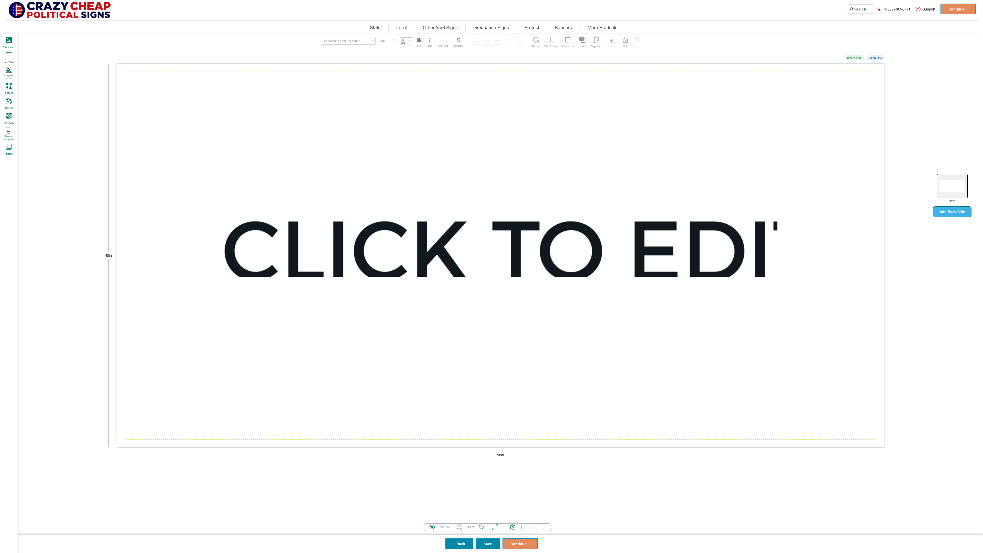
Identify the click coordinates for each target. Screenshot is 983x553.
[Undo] (530, 527)
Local (401, 27)
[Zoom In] (459, 527)
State (375, 27)
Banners (563, 27)
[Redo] (543, 527)
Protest (532, 27)
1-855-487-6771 (897, 9)
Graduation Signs (491, 27)
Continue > (958, 9)
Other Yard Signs (440, 27)
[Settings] (512, 527)
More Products (602, 27)
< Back (459, 543)
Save (488, 543)
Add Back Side (952, 211)
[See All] (495, 527)
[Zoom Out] (481, 527)
